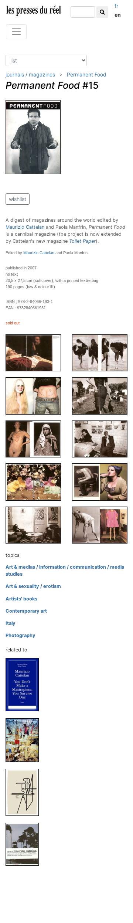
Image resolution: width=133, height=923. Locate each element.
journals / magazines (30, 74)
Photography (20, 635)
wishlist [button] (17, 199)
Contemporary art (26, 611)
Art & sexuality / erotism (33, 586)
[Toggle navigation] (16, 31)
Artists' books (21, 599)
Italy (11, 623)
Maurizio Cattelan (25, 227)
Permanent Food (86, 74)
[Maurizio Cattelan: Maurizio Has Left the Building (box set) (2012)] (25, 740)
